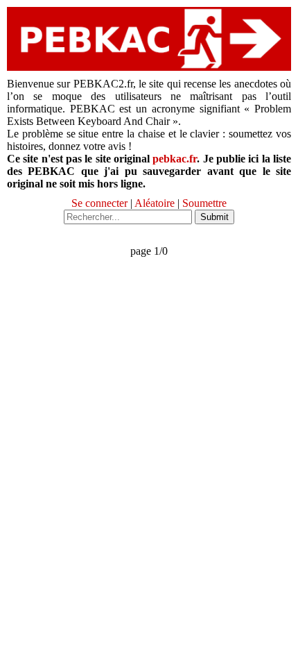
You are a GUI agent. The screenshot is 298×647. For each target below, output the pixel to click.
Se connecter (99, 203)
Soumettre (204, 203)
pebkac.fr (174, 159)
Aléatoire (154, 203)
